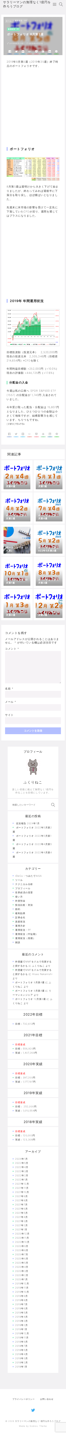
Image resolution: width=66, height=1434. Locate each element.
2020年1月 (21, 1279)
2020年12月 (22, 1233)
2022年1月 (21, 1179)
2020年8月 (21, 1250)
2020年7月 (21, 1254)
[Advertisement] (33, 103)
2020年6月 (21, 1258)
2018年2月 (21, 1362)
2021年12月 (22, 1183)
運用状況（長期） (25, 938)
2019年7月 (21, 1304)
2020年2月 (21, 1275)
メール (10, 701)
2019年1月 (21, 1329)
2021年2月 (21, 1225)
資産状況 (20, 921)
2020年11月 (22, 1237)
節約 (17, 909)
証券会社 (20, 917)
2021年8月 (21, 1200)
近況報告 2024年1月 (28, 823)
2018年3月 (21, 1358)
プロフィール (22, 888)
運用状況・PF (21, 21)
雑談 (17, 942)
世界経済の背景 (24, 892)
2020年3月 (21, 1271)
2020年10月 (22, 1241)
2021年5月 (21, 1212)
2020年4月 (21, 1266)
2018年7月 (21, 1345)
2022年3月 (21, 1171)
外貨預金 (20, 900)
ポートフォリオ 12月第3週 (30, 999)
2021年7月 (21, 1204)
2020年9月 (21, 1246)
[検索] (52, 805)
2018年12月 (22, 1333)
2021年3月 (21, 1221)
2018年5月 (21, 1350)
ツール (19, 880)
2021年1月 (21, 1229)
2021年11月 (22, 1187)
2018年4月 (21, 1354)
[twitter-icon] (33, 1409)
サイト (9, 714)
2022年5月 (21, 1163)
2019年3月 (21, 1320)
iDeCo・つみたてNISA (28, 875)
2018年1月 (21, 1366)
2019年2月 (21, 1325)
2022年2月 (21, 1175)
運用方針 (20, 925)
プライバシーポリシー (23, 1399)
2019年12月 (22, 1283)
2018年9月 (21, 1341)
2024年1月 (21, 1158)
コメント (12, 648)
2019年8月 (21, 1300)
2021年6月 (21, 1208)
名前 (9, 688)
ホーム (9, 21)
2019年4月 (21, 1316)
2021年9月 (21, 1196)
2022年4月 (21, 1167)
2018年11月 (22, 1337)
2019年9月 (21, 1296)
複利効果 (20, 913)
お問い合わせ (47, 1399)
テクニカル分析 (24, 884)
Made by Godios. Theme (33, 1426)
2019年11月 (22, 1287)
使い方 (19, 896)
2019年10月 (22, 1291)
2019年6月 (21, 1308)
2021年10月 (22, 1192)
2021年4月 (21, 1217)
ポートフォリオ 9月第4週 (30, 982)
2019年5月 (21, 1312)
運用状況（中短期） (26, 934)
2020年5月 (21, 1262)
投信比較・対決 (24, 905)
